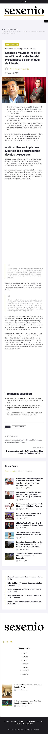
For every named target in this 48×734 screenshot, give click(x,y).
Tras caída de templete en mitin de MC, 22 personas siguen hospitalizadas (29, 556)
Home (3, 29)
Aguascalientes (13, 29)
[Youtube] (11, 641)
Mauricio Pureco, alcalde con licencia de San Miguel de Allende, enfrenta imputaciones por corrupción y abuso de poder (25, 400)
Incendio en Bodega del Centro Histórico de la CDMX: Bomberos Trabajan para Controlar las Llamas (29, 544)
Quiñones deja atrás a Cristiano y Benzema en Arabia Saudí (24, 597)
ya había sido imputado (24, 318)
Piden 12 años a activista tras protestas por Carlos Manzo (25, 603)
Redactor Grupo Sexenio (19, 69)
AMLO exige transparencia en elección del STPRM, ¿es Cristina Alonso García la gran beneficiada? (29, 494)
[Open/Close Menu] (46, 22)
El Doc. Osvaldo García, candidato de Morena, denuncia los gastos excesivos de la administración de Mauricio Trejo (24, 408)
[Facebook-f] (22, 2)
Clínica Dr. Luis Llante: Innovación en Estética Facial (25, 578)
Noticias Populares (19, 427)
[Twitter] (26, 2)
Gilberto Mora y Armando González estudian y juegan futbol (25, 584)
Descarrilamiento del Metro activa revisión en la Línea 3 (24, 590)
